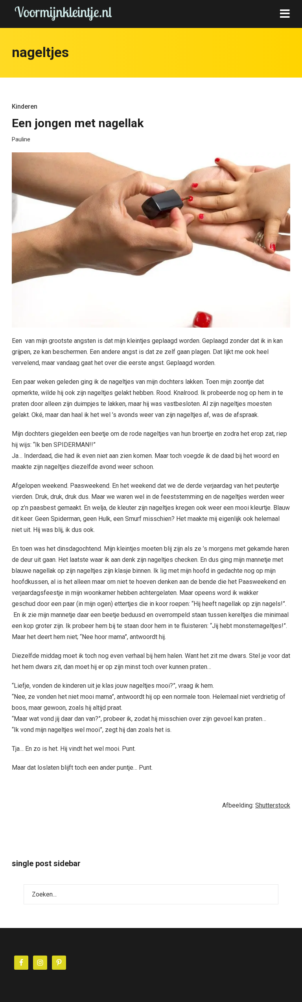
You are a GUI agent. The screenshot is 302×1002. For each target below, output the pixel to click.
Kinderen (24, 106)
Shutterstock (272, 805)
